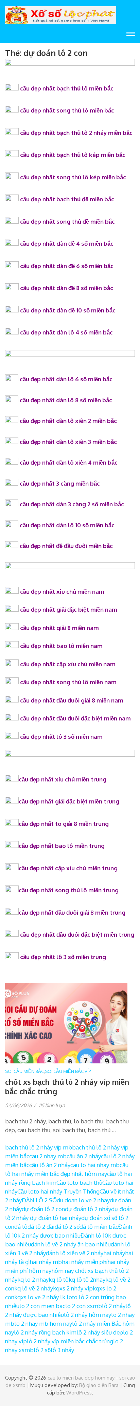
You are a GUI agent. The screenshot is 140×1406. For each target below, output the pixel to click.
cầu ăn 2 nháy (84, 1156)
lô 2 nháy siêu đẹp (99, 1332)
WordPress (79, 1392)
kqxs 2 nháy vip (73, 1288)
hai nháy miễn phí (84, 1261)
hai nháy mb (46, 1261)
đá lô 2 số (67, 1226)
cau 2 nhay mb (48, 1156)
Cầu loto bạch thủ (79, 1182)
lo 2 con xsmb (83, 1305)
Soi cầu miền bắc (24, 1071)
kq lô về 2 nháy (33, 1288)
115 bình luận (52, 1105)
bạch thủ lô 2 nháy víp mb (38, 1147)
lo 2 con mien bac (42, 1305)
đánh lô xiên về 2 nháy (74, 1253)
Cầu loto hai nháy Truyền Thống (58, 1191)
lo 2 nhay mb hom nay (43, 1323)
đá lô (21, 1226)
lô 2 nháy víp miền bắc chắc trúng (70, 1341)
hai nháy (114, 1253)
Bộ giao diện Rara (99, 1385)
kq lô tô (59, 1279)
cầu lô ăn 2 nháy (49, 1164)
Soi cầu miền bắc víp (68, 1071)
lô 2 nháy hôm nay (87, 1314)
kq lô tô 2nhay (87, 1279)
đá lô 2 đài (41, 1226)
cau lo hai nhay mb (95, 1164)
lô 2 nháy (113, 1305)
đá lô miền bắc (99, 1226)
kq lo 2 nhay (33, 1279)
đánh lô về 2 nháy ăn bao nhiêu (71, 1244)
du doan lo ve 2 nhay (83, 1200)
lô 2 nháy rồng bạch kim (45, 1332)
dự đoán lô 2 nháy (88, 1209)
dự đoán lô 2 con (43, 1209)
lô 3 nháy (62, 1349)
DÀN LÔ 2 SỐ (39, 1200)
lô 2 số (42, 1349)
